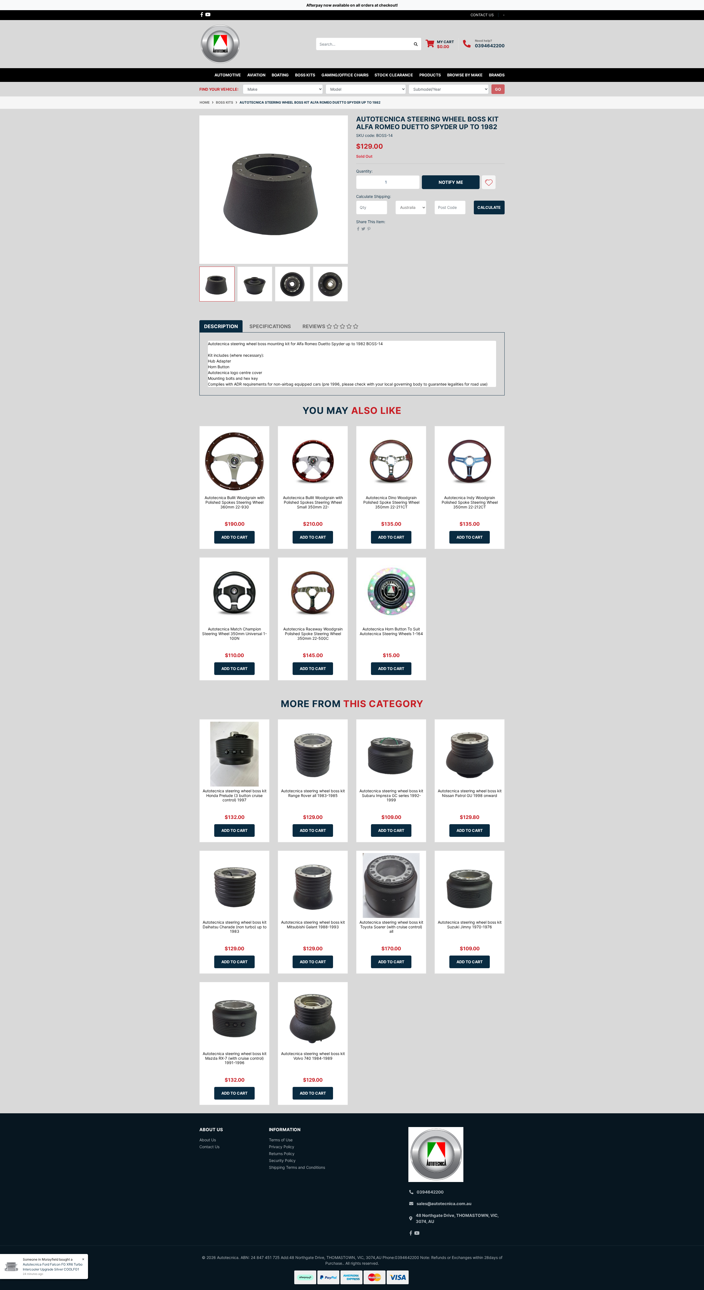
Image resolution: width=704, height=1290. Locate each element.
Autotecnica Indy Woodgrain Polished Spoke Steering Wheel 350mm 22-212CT (470, 502)
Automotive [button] (228, 75)
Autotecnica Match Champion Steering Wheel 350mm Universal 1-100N (234, 634)
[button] (489, 182)
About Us (207, 1139)
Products (430, 75)
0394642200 (490, 45)
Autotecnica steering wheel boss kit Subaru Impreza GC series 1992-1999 (391, 795)
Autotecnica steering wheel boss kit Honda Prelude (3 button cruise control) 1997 (234, 795)
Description (221, 326)
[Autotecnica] (220, 43)
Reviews (314, 326)
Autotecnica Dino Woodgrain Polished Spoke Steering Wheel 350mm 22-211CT (391, 502)
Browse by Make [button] (465, 75)
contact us (482, 15)
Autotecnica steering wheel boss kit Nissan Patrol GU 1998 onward (470, 793)
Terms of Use (281, 1139)
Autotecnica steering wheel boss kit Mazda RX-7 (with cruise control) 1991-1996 (234, 1058)
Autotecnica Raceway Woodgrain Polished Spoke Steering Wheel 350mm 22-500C (313, 634)
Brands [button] (497, 75)
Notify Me (451, 182)
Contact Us (209, 1146)
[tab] (221, 326)
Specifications (270, 326)
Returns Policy (282, 1153)
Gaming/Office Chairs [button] (345, 75)
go (498, 89)
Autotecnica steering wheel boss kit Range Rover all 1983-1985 (313, 793)
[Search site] (416, 44)
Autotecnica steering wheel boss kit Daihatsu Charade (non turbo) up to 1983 (234, 927)
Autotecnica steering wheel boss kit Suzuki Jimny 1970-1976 (470, 924)
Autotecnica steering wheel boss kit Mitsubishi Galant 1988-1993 (313, 924)
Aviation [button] (256, 75)
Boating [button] (280, 75)
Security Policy (282, 1160)
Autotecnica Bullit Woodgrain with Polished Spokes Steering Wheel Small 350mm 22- (313, 502)
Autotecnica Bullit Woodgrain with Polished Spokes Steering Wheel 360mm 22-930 (235, 502)
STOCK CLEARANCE (394, 75)
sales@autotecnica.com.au (444, 1203)
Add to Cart (234, 537)
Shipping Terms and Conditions (297, 1167)
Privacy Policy (281, 1146)
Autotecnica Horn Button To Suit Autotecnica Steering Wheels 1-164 (391, 631)
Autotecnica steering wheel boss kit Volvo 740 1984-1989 (313, 1056)
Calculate (489, 207)
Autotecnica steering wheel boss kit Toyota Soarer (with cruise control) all (391, 927)
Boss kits (305, 75)
